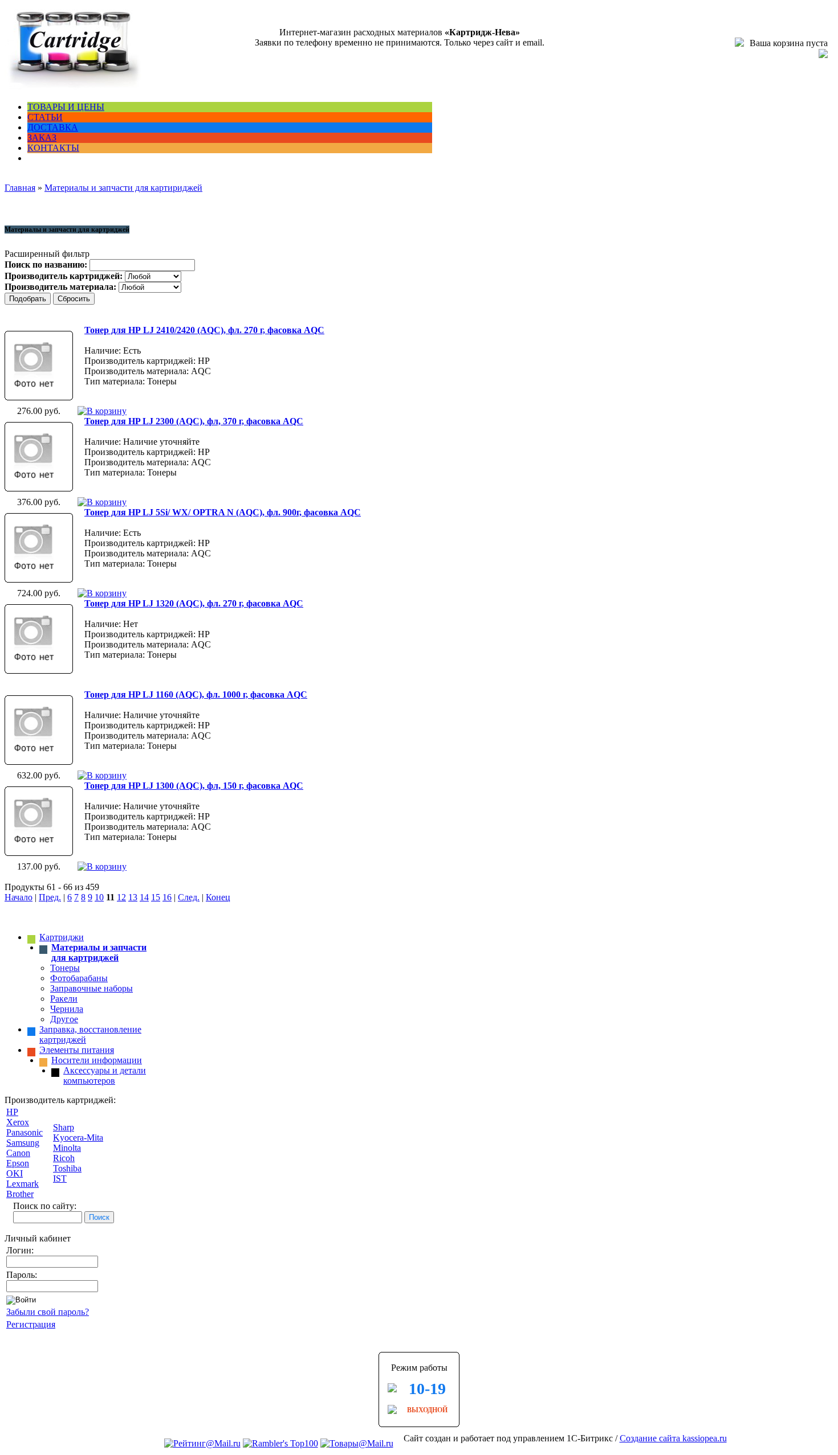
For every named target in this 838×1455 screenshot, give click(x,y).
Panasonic (24, 1132)
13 (132, 897)
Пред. (50, 897)
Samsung (22, 1142)
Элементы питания (76, 1050)
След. (189, 897)
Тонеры (65, 968)
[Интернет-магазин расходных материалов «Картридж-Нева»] (73, 87)
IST (60, 1178)
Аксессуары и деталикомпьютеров (104, 1075)
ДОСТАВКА (52, 127)
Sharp (63, 1127)
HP (12, 1112)
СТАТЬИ (45, 117)
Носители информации (96, 1060)
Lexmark (22, 1183)
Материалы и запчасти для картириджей (123, 187)
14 (144, 897)
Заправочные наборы (91, 988)
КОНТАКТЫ (53, 148)
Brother (20, 1194)
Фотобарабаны (79, 978)
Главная (20, 187)
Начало (18, 897)
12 (121, 897)
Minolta (67, 1148)
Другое (64, 1019)
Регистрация (30, 1324)
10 (99, 897)
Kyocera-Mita (78, 1137)
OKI (14, 1173)
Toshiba (67, 1168)
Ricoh (64, 1158)
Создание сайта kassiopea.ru (673, 1438)
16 (167, 897)
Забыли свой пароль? (47, 1312)
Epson (17, 1163)
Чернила (66, 1009)
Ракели (64, 998)
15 (155, 897)
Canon (18, 1153)
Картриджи (61, 937)
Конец (218, 897)
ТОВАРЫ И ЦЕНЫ (65, 107)
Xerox (17, 1122)
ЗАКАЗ (41, 137)
